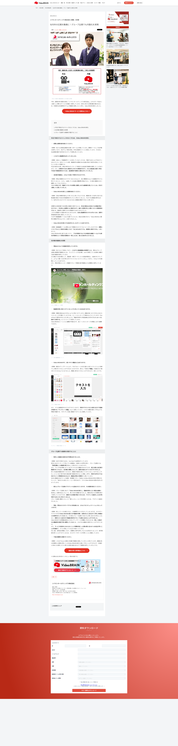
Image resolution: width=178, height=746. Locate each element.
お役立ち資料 (90, 2)
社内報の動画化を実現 (61, 130)
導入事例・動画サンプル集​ (72, 2)
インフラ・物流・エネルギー (60, 29)
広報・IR (54, 577)
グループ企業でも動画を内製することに (66, 132)
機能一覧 (63, 2)
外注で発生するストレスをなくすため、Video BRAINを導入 (72, 127)
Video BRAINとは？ (55, 2)
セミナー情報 (97, 2)
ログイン (119, 2)
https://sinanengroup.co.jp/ (57, 594)
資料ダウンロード (128, 2)
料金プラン (83, 2)
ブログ (103, 2)
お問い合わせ (139, 2)
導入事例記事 (48, 8)
